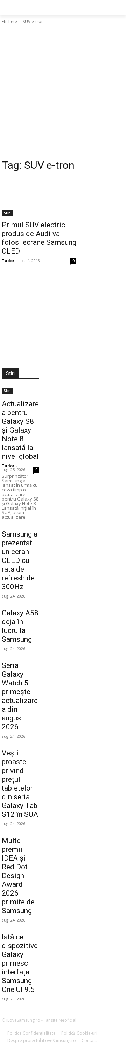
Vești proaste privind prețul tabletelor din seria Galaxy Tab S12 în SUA (20, 784)
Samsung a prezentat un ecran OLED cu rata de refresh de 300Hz (19, 560)
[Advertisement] (63, 92)
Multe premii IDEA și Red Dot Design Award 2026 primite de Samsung (18, 875)
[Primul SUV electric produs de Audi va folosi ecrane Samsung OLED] (39, 197)
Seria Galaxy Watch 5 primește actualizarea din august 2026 (20, 696)
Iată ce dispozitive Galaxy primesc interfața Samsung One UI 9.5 (20, 963)
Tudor (8, 260)
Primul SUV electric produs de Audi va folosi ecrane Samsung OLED (39, 238)
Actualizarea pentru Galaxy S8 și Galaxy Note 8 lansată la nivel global (20, 430)
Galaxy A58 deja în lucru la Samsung (20, 626)
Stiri (7, 213)
